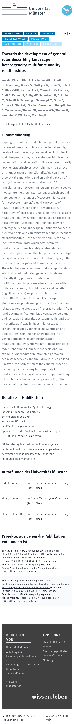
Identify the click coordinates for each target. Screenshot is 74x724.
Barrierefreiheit (12, 720)
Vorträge (47, 34)
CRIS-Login (49, 660)
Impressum (9, 716)
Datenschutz (26, 716)
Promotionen (39, 39)
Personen (32, 44)
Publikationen (12, 34)
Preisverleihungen (15, 39)
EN (70, 33)
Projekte (31, 34)
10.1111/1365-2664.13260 (24, 436)
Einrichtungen (51, 44)
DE (64, 33)
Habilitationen (12, 44)
